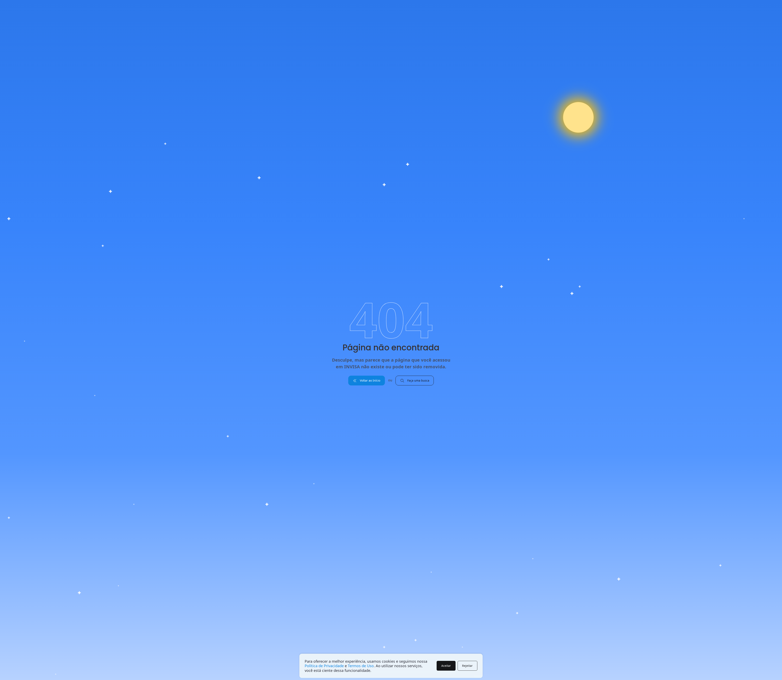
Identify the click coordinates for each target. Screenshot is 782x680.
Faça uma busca (417, 380)
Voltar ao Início (369, 380)
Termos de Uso (361, 665)
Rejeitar (467, 666)
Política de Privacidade (324, 665)
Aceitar (446, 666)
